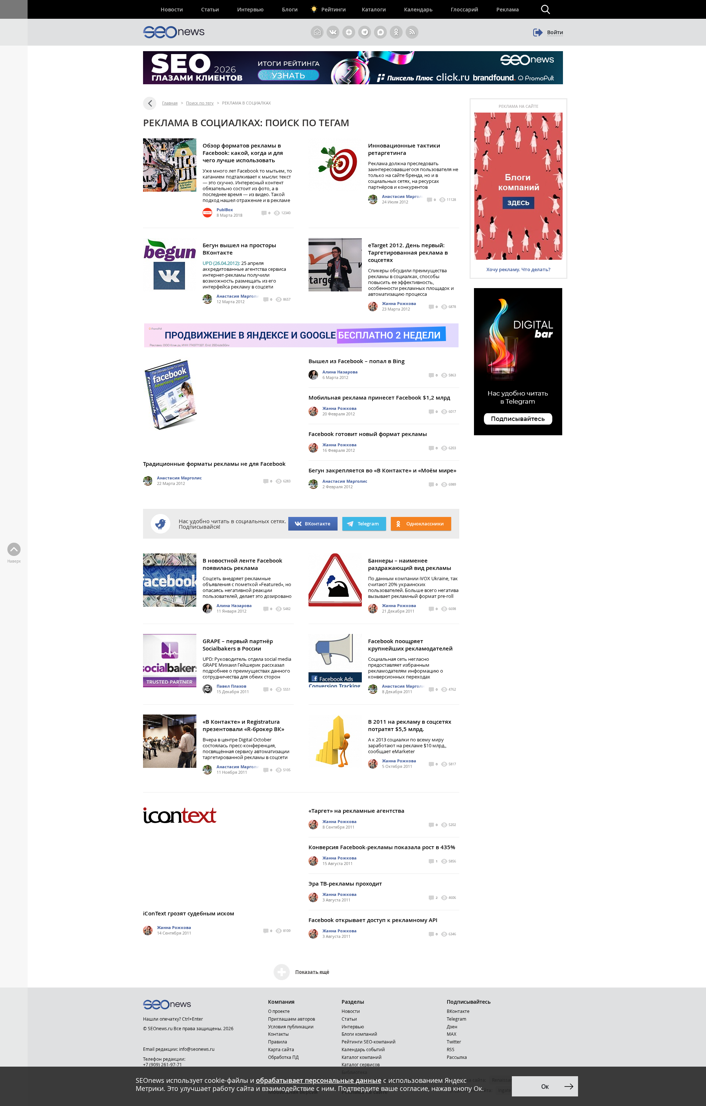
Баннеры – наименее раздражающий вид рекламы (409, 564)
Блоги (289, 9)
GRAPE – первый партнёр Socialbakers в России (238, 644)
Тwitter (454, 1042)
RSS (450, 1049)
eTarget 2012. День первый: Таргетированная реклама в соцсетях (408, 252)
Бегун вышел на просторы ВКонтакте (239, 248)
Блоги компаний (359, 1034)
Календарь (418, 9)
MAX (451, 1034)
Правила (277, 1042)
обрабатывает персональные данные (318, 1080)
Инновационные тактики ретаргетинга (404, 149)
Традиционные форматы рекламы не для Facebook (214, 464)
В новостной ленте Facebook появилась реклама (242, 564)
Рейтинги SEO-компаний (369, 1042)
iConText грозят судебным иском (188, 913)
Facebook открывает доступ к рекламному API (373, 920)
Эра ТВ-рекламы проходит (345, 883)
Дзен (452, 1026)
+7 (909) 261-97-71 (162, 1064)
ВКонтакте (317, 523)
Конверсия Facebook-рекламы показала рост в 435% (382, 847)
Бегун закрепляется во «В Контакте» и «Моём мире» (382, 470)
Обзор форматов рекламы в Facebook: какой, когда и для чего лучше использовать (243, 153)
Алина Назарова (340, 372)
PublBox (225, 209)
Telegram (456, 1019)
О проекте (279, 1011)
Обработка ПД (283, 1057)
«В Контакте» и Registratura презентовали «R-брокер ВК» (243, 725)
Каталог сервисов (361, 1064)
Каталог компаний (362, 1057)
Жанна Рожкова (399, 303)
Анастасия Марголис (404, 196)
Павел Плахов (231, 686)
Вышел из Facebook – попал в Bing (356, 361)
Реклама (507, 9)
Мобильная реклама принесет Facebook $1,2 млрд (379, 397)
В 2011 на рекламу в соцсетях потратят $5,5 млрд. (409, 725)
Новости (172, 9)
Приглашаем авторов (291, 1019)
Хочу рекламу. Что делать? (518, 269)
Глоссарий (464, 9)
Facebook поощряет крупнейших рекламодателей (410, 644)
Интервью (250, 9)
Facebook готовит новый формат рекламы (368, 434)
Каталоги (374, 9)
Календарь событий (363, 1049)
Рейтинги (333, 9)
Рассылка (457, 1057)
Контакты (278, 1034)
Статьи (210, 9)
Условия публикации (291, 1026)
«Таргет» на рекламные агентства (356, 811)
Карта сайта (281, 1049)
